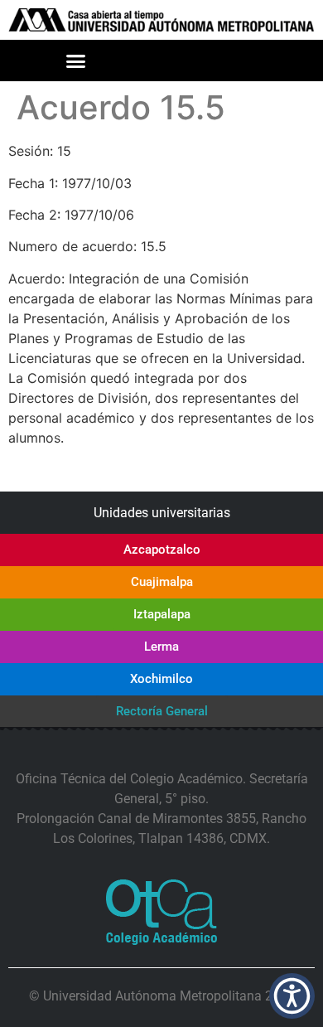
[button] (76, 61)
